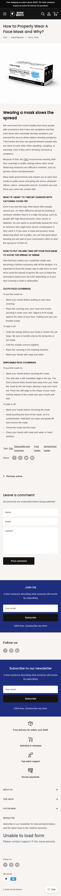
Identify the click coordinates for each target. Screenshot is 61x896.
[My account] (49, 14)
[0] (55, 14)
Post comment (19, 561)
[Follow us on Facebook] (5, 650)
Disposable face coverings (22, 448)
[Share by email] (32, 458)
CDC (5, 37)
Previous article (14, 476)
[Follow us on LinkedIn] (17, 650)
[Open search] (43, 14)
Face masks (37, 448)
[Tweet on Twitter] (26, 458)
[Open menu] (4, 14)
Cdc (11, 448)
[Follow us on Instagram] (11, 650)
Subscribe (30, 617)
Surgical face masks (50, 448)
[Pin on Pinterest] (20, 458)
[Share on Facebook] (14, 458)
